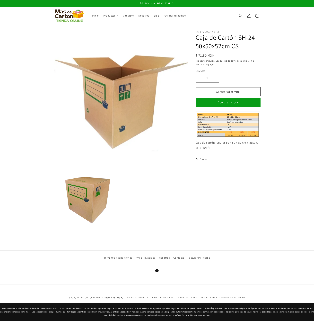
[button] (111, 16)
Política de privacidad (162, 297)
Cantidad (200, 70)
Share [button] (203, 159)
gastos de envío (228, 60)
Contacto (178, 257)
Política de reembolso (137, 297)
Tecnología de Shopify (112, 297)
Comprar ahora (228, 102)
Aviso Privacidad (145, 257)
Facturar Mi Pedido (199, 257)
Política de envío (209, 297)
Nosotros (164, 257)
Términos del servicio (187, 297)
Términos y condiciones (118, 257)
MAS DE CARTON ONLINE (89, 297)
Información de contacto (233, 297)
